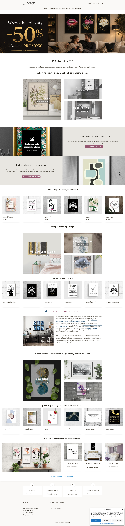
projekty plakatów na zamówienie (59, 506)
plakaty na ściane (66, 476)
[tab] (47, 311)
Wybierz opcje (27, 222)
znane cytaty (82, 87)
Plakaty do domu (114, 463)
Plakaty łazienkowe (72, 463)
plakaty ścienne (55, 476)
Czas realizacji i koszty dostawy (30, 508)
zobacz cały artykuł (72, 466)
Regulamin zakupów (28, 512)
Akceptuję (96, 520)
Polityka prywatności (103, 523)
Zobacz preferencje (117, 520)
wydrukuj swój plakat (56, 508)
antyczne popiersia (83, 241)
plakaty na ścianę (60, 476)
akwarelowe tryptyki (82, 388)
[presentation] (73, 452)
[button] (122, 509)
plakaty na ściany (71, 476)
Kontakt (25, 506)
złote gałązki (42, 378)
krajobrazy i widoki (83, 107)
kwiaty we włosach (82, 261)
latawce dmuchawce (82, 368)
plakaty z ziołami (42, 98)
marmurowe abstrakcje (42, 251)
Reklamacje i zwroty (28, 510)
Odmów (106, 520)
